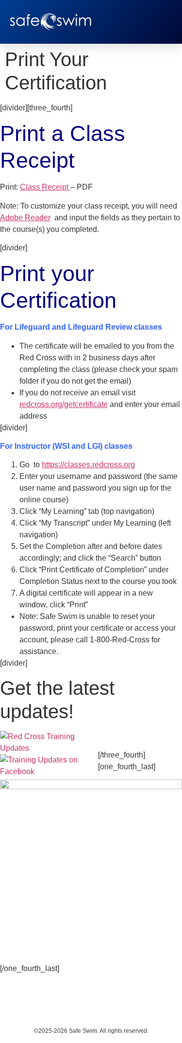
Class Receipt (45, 187)
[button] (165, 22)
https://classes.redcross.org (88, 464)
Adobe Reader (25, 217)
